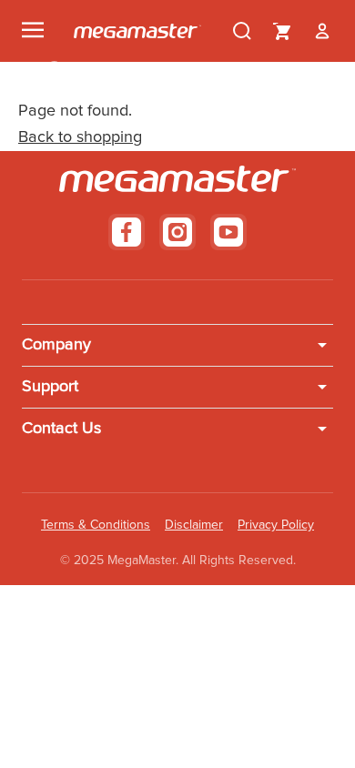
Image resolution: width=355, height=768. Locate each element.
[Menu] (33, 31)
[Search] (242, 31)
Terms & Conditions (95, 525)
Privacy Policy (276, 525)
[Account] (322, 31)
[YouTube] (228, 232)
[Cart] (282, 31)
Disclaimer (194, 525)
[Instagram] (177, 232)
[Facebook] (126, 232)
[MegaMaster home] (137, 31)
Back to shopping (80, 137)
